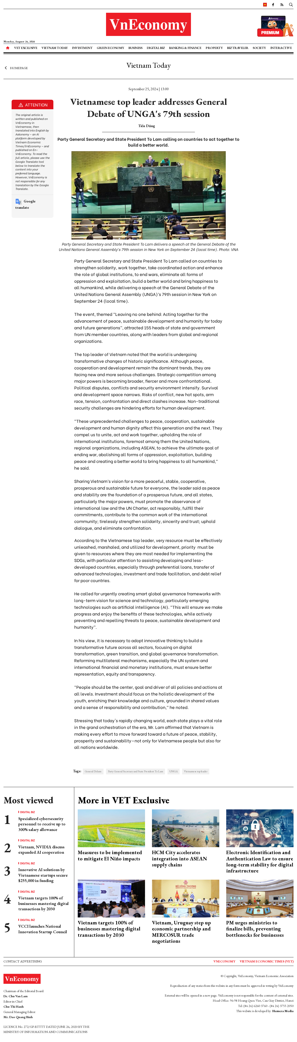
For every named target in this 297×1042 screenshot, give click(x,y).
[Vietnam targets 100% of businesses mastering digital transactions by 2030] (111, 898)
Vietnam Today (55, 48)
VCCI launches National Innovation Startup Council (42, 928)
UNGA (173, 771)
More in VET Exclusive (123, 800)
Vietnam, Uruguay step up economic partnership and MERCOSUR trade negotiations (181, 931)
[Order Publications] (275, 25)
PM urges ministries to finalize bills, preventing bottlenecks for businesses (255, 928)
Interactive (281, 48)
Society (259, 48)
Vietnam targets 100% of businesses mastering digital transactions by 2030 (43, 903)
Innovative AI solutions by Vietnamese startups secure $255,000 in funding (43, 875)
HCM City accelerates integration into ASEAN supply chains (179, 858)
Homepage (19, 68)
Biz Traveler (238, 48)
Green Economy (110, 48)
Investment (82, 48)
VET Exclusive (25, 48)
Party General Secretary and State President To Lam (135, 771)
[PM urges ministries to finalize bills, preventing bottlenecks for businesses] (260, 898)
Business (135, 48)
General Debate (93, 771)
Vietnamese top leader (195, 771)
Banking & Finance (185, 48)
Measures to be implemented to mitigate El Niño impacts (110, 855)
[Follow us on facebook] (273, 4)
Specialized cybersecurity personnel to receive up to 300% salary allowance (41, 824)
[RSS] (281, 4)
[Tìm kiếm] (291, 4)
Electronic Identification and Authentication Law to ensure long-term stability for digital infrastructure (259, 861)
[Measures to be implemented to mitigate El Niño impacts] (111, 827)
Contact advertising (22, 961)
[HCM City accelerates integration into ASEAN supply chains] (185, 827)
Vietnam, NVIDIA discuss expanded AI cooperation (41, 849)
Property (214, 48)
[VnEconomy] (265, 4)
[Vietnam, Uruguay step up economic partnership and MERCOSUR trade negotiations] (185, 898)
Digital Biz (156, 48)
